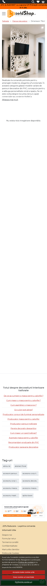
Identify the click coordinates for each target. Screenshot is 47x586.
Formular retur (9, 539)
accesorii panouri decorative (14, 473)
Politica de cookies (26, 562)
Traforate (5, 21)
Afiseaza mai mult (10, 100)
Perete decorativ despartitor (24, 428)
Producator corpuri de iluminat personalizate (23, 414)
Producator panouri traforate (23, 424)
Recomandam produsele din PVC (23, 442)
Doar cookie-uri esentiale (23, 577)
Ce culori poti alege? (23, 410)
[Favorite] (38, 1)
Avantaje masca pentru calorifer (23, 438)
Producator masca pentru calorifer (23, 419)
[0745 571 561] (4, 2)
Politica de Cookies (10, 553)
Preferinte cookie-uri (23, 582)
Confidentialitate (9, 546)
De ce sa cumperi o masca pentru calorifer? (23, 396)
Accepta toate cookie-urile (23, 572)
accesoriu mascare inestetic (34, 488)
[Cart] (43, 1)
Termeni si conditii (10, 542)
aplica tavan (27, 496)
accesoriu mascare (10, 488)
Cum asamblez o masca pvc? (23, 405)
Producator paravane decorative (23, 447)
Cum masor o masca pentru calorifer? (23, 400)
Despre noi (7, 535)
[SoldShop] (22, 13)
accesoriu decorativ (30, 481)
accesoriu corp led (10, 481)
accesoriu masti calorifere (13, 496)
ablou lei (6, 466)
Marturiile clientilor (10, 549)
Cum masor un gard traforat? (23, 433)
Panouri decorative (19, 21)
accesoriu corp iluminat (32, 473)
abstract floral (20, 466)
